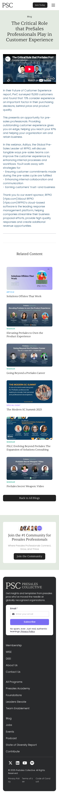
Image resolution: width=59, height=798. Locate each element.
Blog (29, 16)
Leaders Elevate (16, 701)
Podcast (11, 738)
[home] (11, 5)
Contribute (13, 751)
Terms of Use (27, 780)
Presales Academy (18, 688)
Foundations (14, 695)
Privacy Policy (13, 780)
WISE (9, 652)
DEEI (8, 658)
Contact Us (13, 672)
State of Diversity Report (21, 745)
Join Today (40, 5)
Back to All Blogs (29, 498)
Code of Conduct (43, 780)
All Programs (14, 682)
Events (10, 731)
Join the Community (29, 556)
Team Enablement (18, 708)
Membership (14, 645)
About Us (11, 665)
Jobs (9, 725)
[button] (53, 5)
